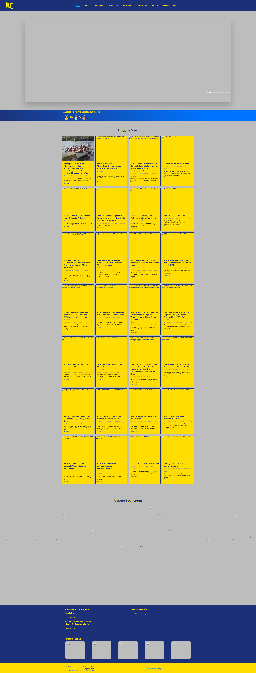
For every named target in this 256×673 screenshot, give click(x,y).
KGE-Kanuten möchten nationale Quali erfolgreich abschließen (75, 465)
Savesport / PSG (170, 5)
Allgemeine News (78, 176)
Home (78, 5)
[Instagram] (249, 5)
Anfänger (127, 5)
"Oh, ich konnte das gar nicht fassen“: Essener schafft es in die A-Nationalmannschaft (111, 217)
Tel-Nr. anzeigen (70, 628)
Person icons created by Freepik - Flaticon (81, 670)
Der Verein (98, 5)
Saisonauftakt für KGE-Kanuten (144, 463)
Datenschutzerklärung (154, 669)
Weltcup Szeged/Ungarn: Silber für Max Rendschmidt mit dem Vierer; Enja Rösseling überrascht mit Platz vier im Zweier (144, 369)
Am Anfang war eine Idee (175, 215)
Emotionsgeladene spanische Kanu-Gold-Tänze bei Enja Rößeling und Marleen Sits (76, 314)
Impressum (157, 667)
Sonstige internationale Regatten (147, 173)
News (87, 5)
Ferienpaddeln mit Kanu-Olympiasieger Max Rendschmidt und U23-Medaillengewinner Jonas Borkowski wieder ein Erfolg (76, 168)
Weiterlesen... (67, 183)
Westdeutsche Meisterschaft (179, 166)
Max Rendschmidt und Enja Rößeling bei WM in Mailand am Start (144, 262)
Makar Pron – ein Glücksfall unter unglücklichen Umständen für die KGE (177, 262)
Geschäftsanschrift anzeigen (139, 614)
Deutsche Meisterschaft (82, 270)
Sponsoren (142, 5)
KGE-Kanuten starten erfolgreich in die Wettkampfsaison (106, 465)
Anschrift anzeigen (71, 617)
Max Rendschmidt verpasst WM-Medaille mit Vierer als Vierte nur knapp (109, 262)
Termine (154, 5)
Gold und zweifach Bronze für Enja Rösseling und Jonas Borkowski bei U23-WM (177, 314)
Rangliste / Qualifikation (112, 223)
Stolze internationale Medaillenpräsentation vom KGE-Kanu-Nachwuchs (109, 165)
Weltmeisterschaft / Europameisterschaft (108, 173)
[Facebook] (246, 5)
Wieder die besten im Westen (176, 163)
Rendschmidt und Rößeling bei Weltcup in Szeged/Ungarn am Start (77, 418)
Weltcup (74, 220)
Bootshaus (114, 5)
